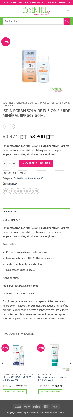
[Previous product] (12, 126)
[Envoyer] (67, 21)
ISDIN (16, 183)
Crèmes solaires (26, 102)
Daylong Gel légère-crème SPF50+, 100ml (52, 378)
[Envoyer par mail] (24, 191)
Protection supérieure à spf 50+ (29, 178)
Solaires (8, 102)
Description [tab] (10, 211)
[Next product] (5, 126)
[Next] (70, 369)
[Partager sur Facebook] (12, 191)
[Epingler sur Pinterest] (30, 191)
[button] (5, 11)
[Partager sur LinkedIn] (36, 191)
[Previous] (3, 369)
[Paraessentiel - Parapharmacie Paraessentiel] (36, 11)
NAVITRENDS (59, 412)
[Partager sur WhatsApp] (5, 191)
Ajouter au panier (36, 163)
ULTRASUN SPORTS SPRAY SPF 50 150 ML (17, 378)
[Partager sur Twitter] (18, 191)
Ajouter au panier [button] (14, 391)
